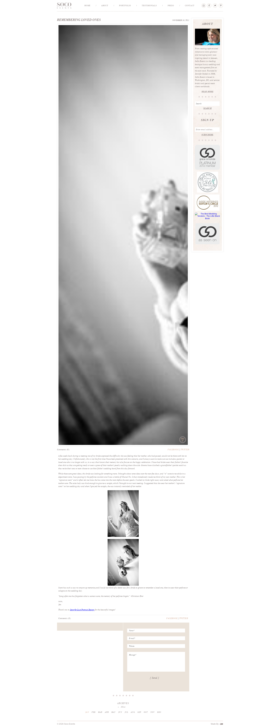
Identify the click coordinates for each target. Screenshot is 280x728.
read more (207, 91)
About (104, 5)
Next (183, 443)
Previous (63, 443)
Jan (87, 712)
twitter (185, 449)
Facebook (209, 4)
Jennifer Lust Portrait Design (82, 609)
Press (171, 5)
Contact (189, 5)
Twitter (215, 4)
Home (87, 5)
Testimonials (149, 5)
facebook (173, 449)
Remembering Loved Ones (79, 20)
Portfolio (125, 5)
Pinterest (220, 4)
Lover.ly (203, 4)
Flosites (221, 724)
